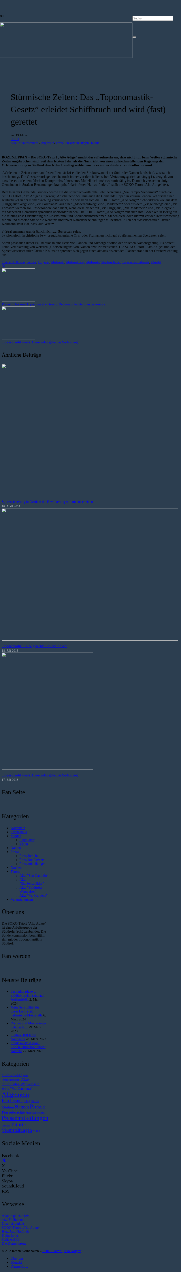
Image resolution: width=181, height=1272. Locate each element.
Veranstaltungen (22, 899)
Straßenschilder (111, 262)
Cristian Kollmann (13, 262)
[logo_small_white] (66, 56)
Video (23, 844)
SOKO (15, 139)
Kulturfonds (10, 1235)
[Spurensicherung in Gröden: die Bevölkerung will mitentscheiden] (90, 495)
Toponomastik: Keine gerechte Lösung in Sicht (34, 646)
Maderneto (93, 262)
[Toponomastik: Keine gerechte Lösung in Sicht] (90, 639)
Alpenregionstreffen (16, 1215)
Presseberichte (29, 856)
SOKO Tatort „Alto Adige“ (21, 1227)
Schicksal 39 (10, 1239)
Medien (16, 836)
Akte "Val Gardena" (33, 895)
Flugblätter (26, 840)
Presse (60, 143)
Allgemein (47, 143)
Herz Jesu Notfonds (15, 1231)
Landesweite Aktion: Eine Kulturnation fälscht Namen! (28, 1047)
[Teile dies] (3, 266)
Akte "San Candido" (33, 875)
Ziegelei (156, 262)
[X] (4, 1160)
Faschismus (19, 832)
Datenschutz (19, 1266)
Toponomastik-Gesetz (135, 262)
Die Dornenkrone (14, 1243)
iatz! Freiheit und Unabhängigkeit (13, 1221)
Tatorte (94, 143)
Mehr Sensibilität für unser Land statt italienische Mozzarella (26, 1011)
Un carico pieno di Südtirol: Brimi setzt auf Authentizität (27, 995)
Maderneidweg (75, 262)
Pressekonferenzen (32, 860)
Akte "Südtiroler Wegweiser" (30, 889)
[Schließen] (134, 37)
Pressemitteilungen (77, 143)
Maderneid (57, 262)
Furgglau (43, 262)
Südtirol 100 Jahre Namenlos (23, 1037)
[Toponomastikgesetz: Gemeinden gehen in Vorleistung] (47, 768)
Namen (16, 848)
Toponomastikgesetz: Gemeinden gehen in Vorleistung (40, 775)
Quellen (16, 867)
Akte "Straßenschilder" (25, 143)
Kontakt (16, 1262)
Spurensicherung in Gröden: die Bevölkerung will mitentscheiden (47, 502)
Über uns (17, 1258)
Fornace (31, 262)
